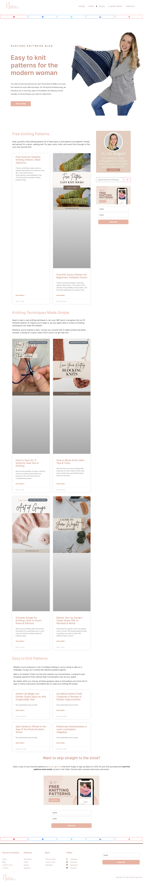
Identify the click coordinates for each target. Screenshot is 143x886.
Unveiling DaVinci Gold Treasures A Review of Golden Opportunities (69, 696)
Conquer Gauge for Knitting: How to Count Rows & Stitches (28, 620)
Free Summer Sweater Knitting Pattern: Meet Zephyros (28, 160)
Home (82, 6)
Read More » (20, 295)
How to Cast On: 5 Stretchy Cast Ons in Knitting (27, 463)
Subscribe (113, 222)
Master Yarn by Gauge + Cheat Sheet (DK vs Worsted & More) (70, 620)
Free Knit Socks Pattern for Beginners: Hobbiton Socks (71, 276)
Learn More (115, 6)
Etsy (59, 766)
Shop (91, 6)
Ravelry (51, 766)
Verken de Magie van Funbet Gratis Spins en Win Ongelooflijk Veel (31, 696)
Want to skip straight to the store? (71, 758)
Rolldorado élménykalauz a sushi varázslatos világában (71, 729)
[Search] (127, 179)
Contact (131, 6)
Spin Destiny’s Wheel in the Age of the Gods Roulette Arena (31, 729)
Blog (102, 6)
